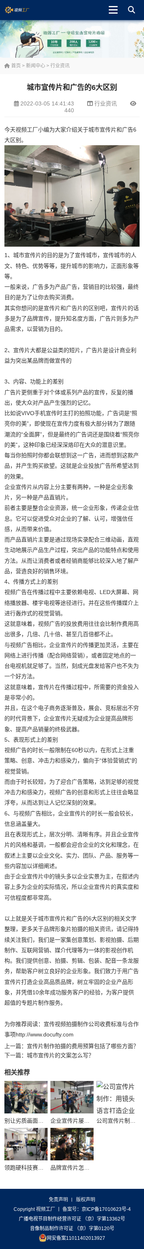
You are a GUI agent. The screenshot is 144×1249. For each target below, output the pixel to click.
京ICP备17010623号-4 (106, 1209)
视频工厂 (23, 10)
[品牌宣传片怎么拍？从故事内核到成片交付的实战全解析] (72, 1144)
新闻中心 (35, 66)
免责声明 (58, 1199)
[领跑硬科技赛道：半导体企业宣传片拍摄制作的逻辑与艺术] (26, 1144)
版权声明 (85, 1199)
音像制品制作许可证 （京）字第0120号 (72, 1228)
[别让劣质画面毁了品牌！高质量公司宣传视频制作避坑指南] (26, 1097)
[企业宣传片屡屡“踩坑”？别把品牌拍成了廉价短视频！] (72, 1097)
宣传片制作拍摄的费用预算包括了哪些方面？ (83, 1046)
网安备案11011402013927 (76, 1238)
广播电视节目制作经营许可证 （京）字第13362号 (72, 1219)
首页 (15, 66)
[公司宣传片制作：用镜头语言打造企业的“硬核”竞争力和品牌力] (118, 1097)
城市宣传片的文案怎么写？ (60, 1055)
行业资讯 (60, 66)
